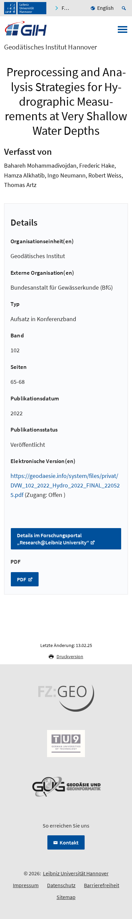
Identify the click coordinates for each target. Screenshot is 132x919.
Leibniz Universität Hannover (76, 873)
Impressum (26, 885)
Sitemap (66, 897)
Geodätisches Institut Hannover (50, 47)
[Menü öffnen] (122, 31)
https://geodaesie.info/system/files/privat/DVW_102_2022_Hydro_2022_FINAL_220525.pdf (65, 485)
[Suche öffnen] (125, 8)
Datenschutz (61, 885)
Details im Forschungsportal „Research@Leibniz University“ (53, 539)
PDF (22, 579)
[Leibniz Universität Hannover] (25, 8)
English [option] (105, 7)
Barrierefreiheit (101, 885)
